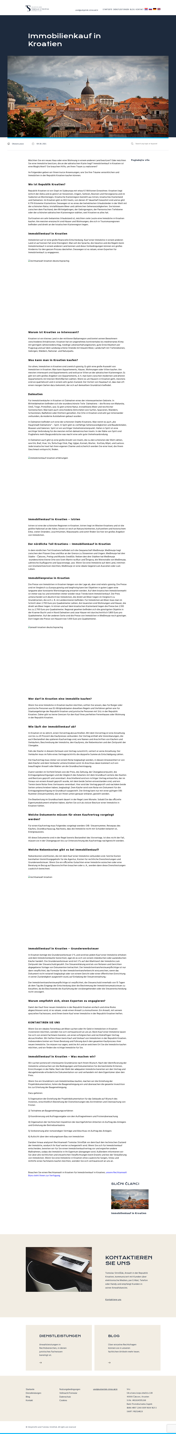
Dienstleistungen (121, 9)
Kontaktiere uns (113, 1300)
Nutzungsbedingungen (69, 1389)
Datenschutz (65, 1397)
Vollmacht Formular (68, 1393)
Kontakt (140, 9)
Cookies (63, 1400)
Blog (132, 9)
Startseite (107, 9)
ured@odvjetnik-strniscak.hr (86, 10)
